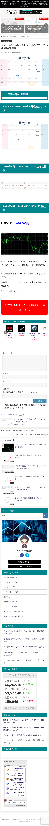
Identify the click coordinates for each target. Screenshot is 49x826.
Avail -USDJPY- (6, 41)
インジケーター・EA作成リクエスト (17, 735)
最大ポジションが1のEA (12, 601)
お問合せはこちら (24, 562)
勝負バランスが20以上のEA (13, 616)
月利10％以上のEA (10, 606)
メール (6, 381)
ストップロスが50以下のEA (13, 611)
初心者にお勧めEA (10, 577)
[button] (3, 25)
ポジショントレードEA (12, 597)
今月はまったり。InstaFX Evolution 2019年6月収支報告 (18, 430)
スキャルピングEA (10, 582)
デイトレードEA (9, 587)
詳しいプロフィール (24, 566)
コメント (7, 353)
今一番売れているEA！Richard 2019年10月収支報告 (24, 647)
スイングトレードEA (11, 592)
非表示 (24, 94)
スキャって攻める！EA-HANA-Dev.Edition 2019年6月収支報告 (28, 434)
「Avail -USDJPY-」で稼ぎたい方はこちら (24, 307)
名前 (5, 373)
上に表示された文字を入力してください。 (20, 392)
